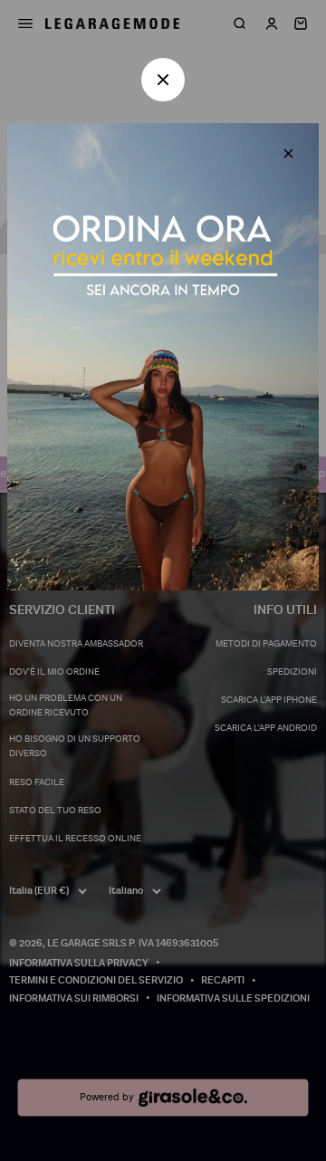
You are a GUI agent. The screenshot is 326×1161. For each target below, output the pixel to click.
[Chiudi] (288, 153)
